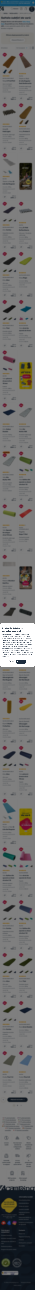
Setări (12, 661)
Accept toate (21, 661)
